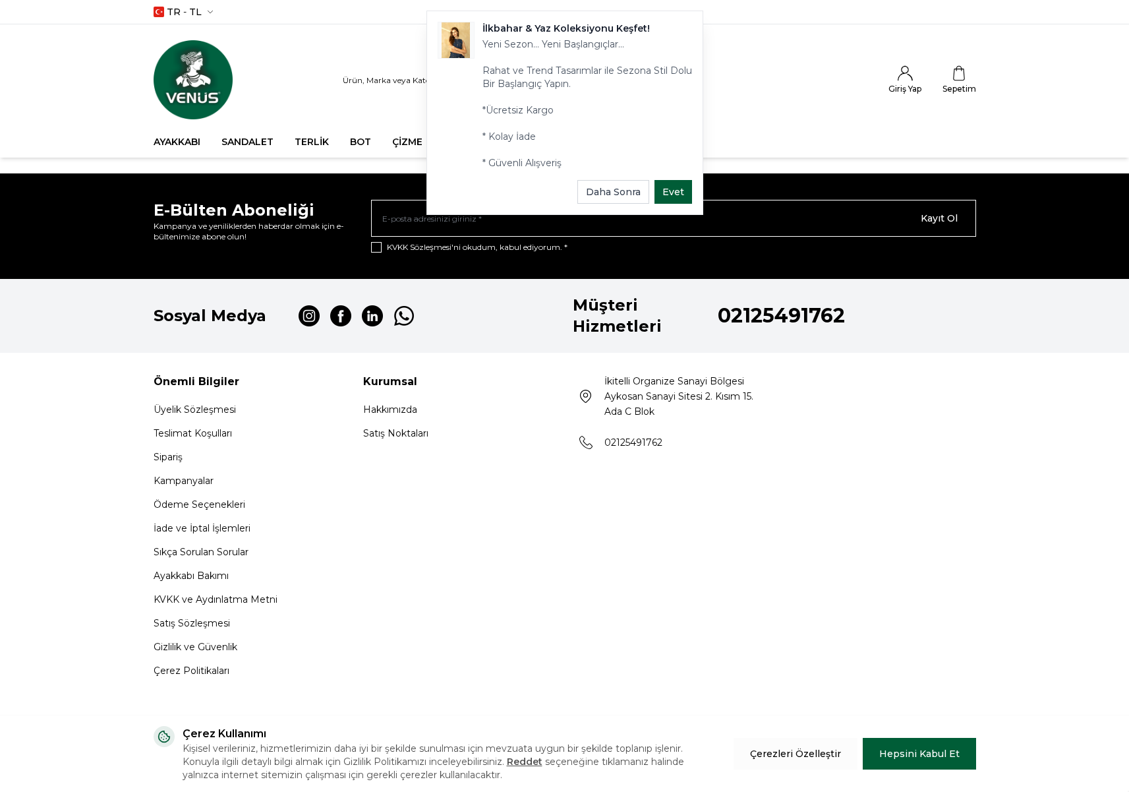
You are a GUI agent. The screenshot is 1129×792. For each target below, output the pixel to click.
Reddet (524, 762)
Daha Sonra (613, 192)
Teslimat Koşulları (193, 433)
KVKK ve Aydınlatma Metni (215, 599)
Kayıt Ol (939, 218)
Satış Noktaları (395, 433)
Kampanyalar (184, 481)
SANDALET (247, 142)
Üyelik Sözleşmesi (195, 409)
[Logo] (193, 79)
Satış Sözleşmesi (192, 623)
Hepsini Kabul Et (919, 754)
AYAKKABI (177, 142)
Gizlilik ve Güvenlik (195, 647)
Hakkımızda (390, 409)
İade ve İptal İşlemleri (202, 528)
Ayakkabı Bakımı (191, 576)
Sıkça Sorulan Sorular (201, 552)
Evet (673, 192)
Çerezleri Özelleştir (795, 754)
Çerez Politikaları (191, 671)
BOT (360, 142)
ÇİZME (407, 142)
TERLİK (312, 142)
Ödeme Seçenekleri (199, 504)
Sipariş (168, 457)
